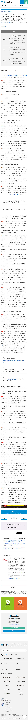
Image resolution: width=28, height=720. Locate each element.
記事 (17, 663)
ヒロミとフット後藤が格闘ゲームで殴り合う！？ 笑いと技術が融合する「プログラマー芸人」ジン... (14, 541)
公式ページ (20, 572)
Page (4, 39)
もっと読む (5, 549)
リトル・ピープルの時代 (13, 194)
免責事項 (7, 704)
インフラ (21, 5)
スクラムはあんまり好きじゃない (16, 40)
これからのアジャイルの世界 (16, 63)
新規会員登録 (14, 627)
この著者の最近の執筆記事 (13, 578)
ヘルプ (6, 698)
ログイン (14, 631)
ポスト (19, 533)
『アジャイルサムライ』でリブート (18, 38)
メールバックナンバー (14, 624)
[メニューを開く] (2, 2)
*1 (22, 155)
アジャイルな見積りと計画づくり (12, 379)
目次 (14, 31)
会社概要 (7, 706)
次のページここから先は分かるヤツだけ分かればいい (14, 512)
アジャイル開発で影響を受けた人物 (18, 61)
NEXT (24, 518)
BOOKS (18, 669)
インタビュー (4, 26)
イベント (3, 669)
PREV (4, 518)
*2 (4, 296)
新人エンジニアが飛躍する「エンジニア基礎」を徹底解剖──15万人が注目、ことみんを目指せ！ (14, 547)
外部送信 (7, 711)
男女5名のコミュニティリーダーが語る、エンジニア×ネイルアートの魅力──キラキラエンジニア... (14, 544)
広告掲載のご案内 (21, 658)
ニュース (3, 663)
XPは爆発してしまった (14, 47)
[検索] (2, 5)
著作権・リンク (8, 700)
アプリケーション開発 (12, 5)
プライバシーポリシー (9, 709)
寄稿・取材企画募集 (7, 658)
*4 (2, 346)
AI (5, 5)
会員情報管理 (7, 702)
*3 (19, 306)
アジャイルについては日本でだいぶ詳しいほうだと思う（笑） (17, 36)
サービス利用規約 (8, 708)
